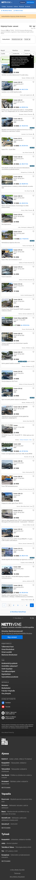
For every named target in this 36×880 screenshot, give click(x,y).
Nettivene (6, 2)
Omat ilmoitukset (8, 649)
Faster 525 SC (18, 88)
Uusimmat (10, 6)
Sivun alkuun (18, 618)
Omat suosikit (7, 652)
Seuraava (32, 605)
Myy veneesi (12, 637)
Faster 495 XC (18, 466)
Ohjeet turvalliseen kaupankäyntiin (10, 717)
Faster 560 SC (18, 183)
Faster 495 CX (18, 500)
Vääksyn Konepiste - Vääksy (26, 439)
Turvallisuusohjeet (8, 671)
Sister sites (12, 2)
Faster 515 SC (18, 289)
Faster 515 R (18, 145)
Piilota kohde (3, 65)
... (22, 605)
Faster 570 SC (18, 221)
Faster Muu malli (18, 323)
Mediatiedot (6, 688)
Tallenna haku (19, 10)
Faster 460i (18, 450)
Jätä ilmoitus (30, 2)
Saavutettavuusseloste (10, 677)
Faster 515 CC (18, 555)
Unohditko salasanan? (10, 666)
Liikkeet (16, 6)
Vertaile (3, 71)
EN (33, 618)
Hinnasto (5, 685)
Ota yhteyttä (6, 693)
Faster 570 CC (18, 273)
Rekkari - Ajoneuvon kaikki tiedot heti (11, 713)
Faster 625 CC (18, 107)
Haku (4, 6)
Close (32, 57)
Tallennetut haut (8, 647)
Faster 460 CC (18, 126)
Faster (18, 432)
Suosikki (33, 81)
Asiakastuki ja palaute (9, 663)
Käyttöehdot (6, 674)
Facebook (8, 702)
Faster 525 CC (18, 359)
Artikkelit (27, 6)
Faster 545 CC (18, 71)
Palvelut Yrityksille (8, 691)
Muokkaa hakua (7, 10)
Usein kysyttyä (7, 669)
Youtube (7, 707)
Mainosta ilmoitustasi (9, 655)
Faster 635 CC (18, 340)
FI (30, 618)
